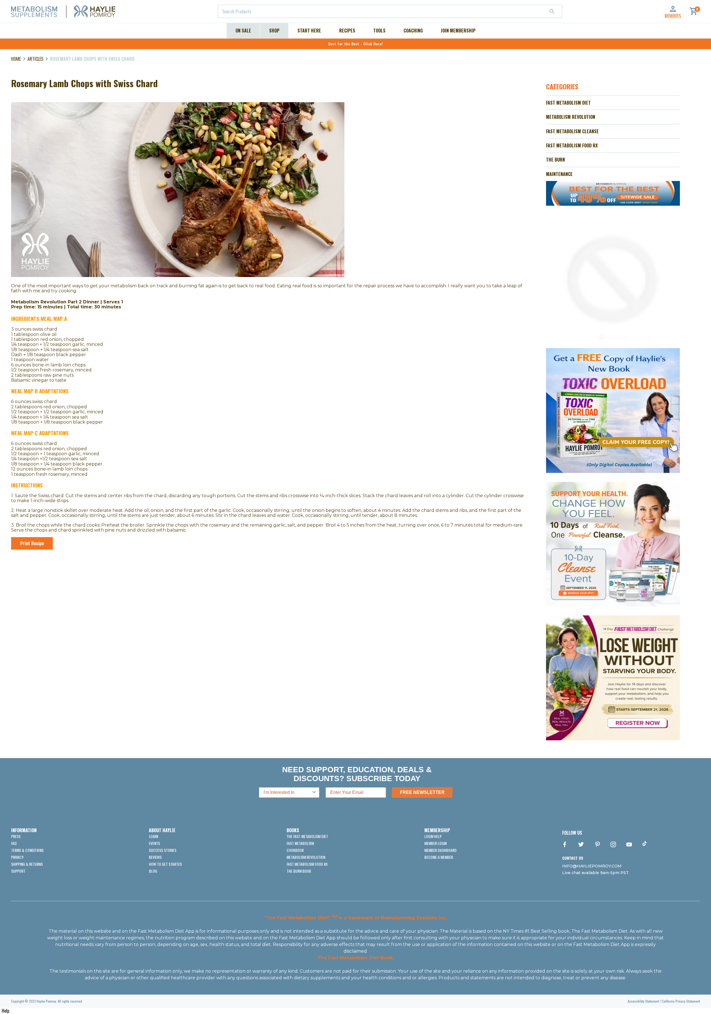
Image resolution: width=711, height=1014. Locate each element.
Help (5, 1010)
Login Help (433, 836)
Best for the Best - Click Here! (355, 43)
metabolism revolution (306, 857)
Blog (153, 871)
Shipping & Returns (27, 864)
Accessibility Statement (643, 1001)
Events (154, 843)
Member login (435, 843)
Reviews (155, 857)
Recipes (347, 30)
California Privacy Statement (681, 1001)
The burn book (299, 871)
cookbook (295, 850)
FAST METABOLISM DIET (568, 102)
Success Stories (162, 850)
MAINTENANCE (559, 174)
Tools (379, 30)
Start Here (309, 30)
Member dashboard (440, 850)
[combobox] (390, 11)
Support (18, 871)
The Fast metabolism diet (307, 836)
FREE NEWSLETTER (422, 792)
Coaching (413, 30)
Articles (35, 58)
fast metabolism (300, 843)
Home (16, 58)
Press (16, 836)
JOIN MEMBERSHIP (458, 30)
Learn (153, 836)
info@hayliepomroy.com (592, 866)
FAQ (14, 843)
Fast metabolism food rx (307, 864)
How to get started (165, 864)
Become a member (438, 857)
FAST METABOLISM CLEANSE (572, 131)
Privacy (17, 857)
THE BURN (555, 159)
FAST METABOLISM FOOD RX (572, 145)
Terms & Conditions (27, 850)
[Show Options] (314, 792)
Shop (274, 30)
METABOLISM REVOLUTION (570, 117)
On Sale (243, 30)
